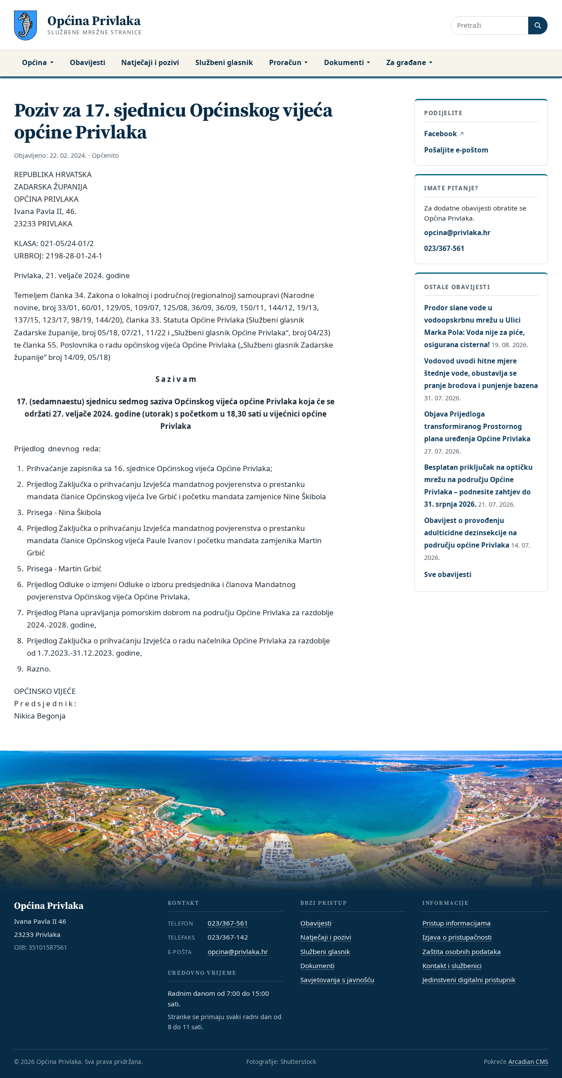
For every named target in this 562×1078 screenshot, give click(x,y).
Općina (34, 62)
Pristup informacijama (456, 922)
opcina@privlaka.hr (457, 232)
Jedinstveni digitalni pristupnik (468, 979)
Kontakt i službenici (452, 965)
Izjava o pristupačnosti (457, 937)
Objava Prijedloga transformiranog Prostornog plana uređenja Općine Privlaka (477, 426)
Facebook (444, 133)
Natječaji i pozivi (150, 62)
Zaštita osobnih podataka (461, 951)
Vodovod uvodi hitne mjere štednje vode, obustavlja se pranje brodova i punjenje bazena (481, 373)
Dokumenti (344, 62)
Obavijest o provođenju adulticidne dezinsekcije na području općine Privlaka (470, 532)
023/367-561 (444, 248)
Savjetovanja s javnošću (337, 979)
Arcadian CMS (528, 1061)
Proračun (285, 62)
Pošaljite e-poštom (456, 150)
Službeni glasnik (224, 62)
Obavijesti (87, 62)
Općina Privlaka (94, 20)
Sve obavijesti (448, 574)
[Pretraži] (538, 25)
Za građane (406, 62)
